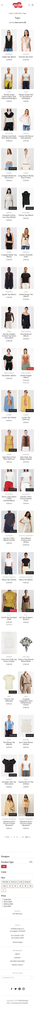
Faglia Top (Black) (9, 57)
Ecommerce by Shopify (20, 1003)
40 (30, 886)
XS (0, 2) (14, 882)
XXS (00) (5, 882)
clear (31, 862)
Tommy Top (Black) (25, 215)
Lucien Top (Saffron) (26, 419)
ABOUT (17, 954)
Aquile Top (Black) (9, 294)
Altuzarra (26, 212)
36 (20, 886)
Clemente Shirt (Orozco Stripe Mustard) (9, 823)
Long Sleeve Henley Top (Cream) (26, 177)
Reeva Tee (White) (9, 580)
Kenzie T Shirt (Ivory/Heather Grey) (26, 499)
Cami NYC (26, 54)
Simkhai (9, 212)
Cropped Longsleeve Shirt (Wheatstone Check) (26, 702)
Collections (18, 13)
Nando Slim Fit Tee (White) (26, 783)
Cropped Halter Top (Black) (9, 256)
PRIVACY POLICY (17, 965)
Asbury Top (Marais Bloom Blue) (26, 660)
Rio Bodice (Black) (9, 376)
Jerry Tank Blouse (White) (26, 743)
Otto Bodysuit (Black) (26, 335)
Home (11, 13)
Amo (8, 696)
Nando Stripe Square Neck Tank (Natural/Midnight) (9, 96)
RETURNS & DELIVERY (17, 961)
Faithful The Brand (9, 819)
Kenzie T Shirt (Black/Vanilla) (9, 539)
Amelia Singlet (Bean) (26, 377)
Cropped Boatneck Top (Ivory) (9, 177)
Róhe (9, 331)
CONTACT (17, 958)
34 (15, 886)
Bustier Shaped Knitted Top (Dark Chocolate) (9, 336)
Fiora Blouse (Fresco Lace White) (26, 540)
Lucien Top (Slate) (9, 418)
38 (25, 886)
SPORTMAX (9, 54)
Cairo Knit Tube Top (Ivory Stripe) (9, 660)
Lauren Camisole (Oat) (25, 256)
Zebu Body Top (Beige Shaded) (26, 458)
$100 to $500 (8, 904)
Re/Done (26, 740)
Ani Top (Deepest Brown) (26, 618)
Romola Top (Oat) (26, 57)
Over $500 (7, 906)
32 (10, 886)
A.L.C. (9, 615)
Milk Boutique (23, 1001)
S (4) (20, 882)
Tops (3, 866)
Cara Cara (26, 657)
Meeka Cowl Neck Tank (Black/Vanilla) (9, 137)
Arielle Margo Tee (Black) (26, 295)
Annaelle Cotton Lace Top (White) (9, 216)
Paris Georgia (26, 331)
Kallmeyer (9, 133)
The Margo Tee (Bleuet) (9, 743)
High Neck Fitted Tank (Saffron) (9, 458)
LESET (9, 92)
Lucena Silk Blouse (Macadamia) (26, 137)
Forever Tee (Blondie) (9, 700)
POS (8, 1003)
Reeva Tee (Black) (26, 580)
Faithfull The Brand (26, 535)
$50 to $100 (8, 902)
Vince (26, 696)
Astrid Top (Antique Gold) (9, 618)
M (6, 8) (27, 882)
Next (27, 837)
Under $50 (7, 900)
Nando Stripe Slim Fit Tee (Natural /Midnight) (26, 96)
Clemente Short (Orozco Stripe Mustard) (26, 823)
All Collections (17, 914)
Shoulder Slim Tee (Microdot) (9, 783)
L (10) (4, 886)
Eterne (9, 173)
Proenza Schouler (9, 577)
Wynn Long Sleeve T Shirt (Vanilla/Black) (9, 499)
